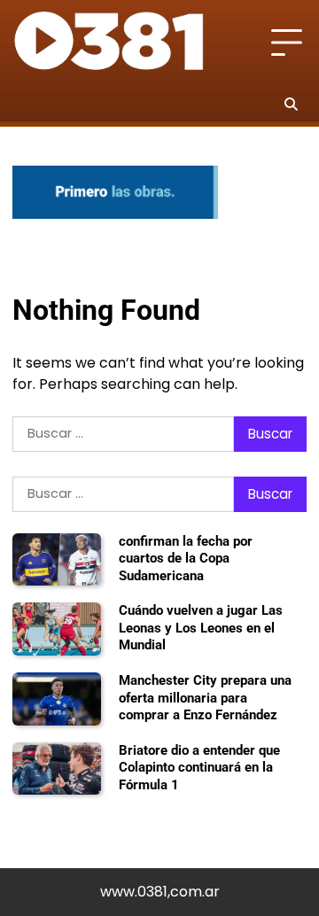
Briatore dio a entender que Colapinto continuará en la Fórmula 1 (199, 767)
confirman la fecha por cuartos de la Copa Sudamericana (186, 558)
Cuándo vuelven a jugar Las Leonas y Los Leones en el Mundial (201, 627)
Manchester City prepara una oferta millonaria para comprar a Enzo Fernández (205, 697)
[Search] (291, 104)
